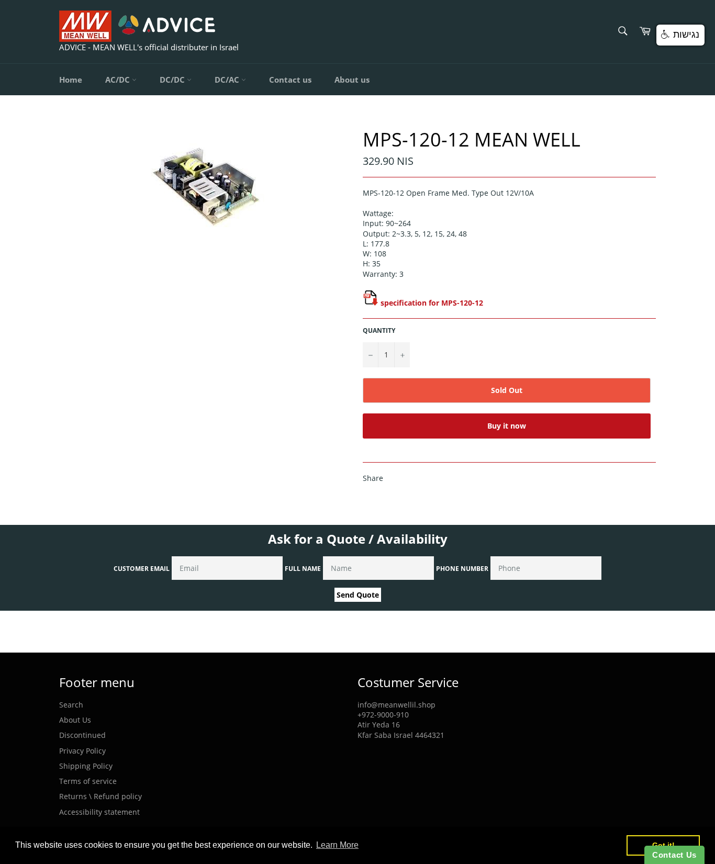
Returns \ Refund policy (100, 796)
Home (70, 79)
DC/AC (228, 79)
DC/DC (173, 79)
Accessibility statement (99, 812)
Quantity (379, 331)
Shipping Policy (86, 766)
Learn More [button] (337, 844)
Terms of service (88, 781)
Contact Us (674, 854)
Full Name (303, 568)
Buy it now (506, 426)
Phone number (462, 568)
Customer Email (142, 568)
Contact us (290, 79)
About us (352, 79)
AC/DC (118, 79)
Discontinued (82, 735)
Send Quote (358, 595)
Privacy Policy (82, 751)
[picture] (370, 303)
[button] (680, 35)
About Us (75, 720)
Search (71, 705)
